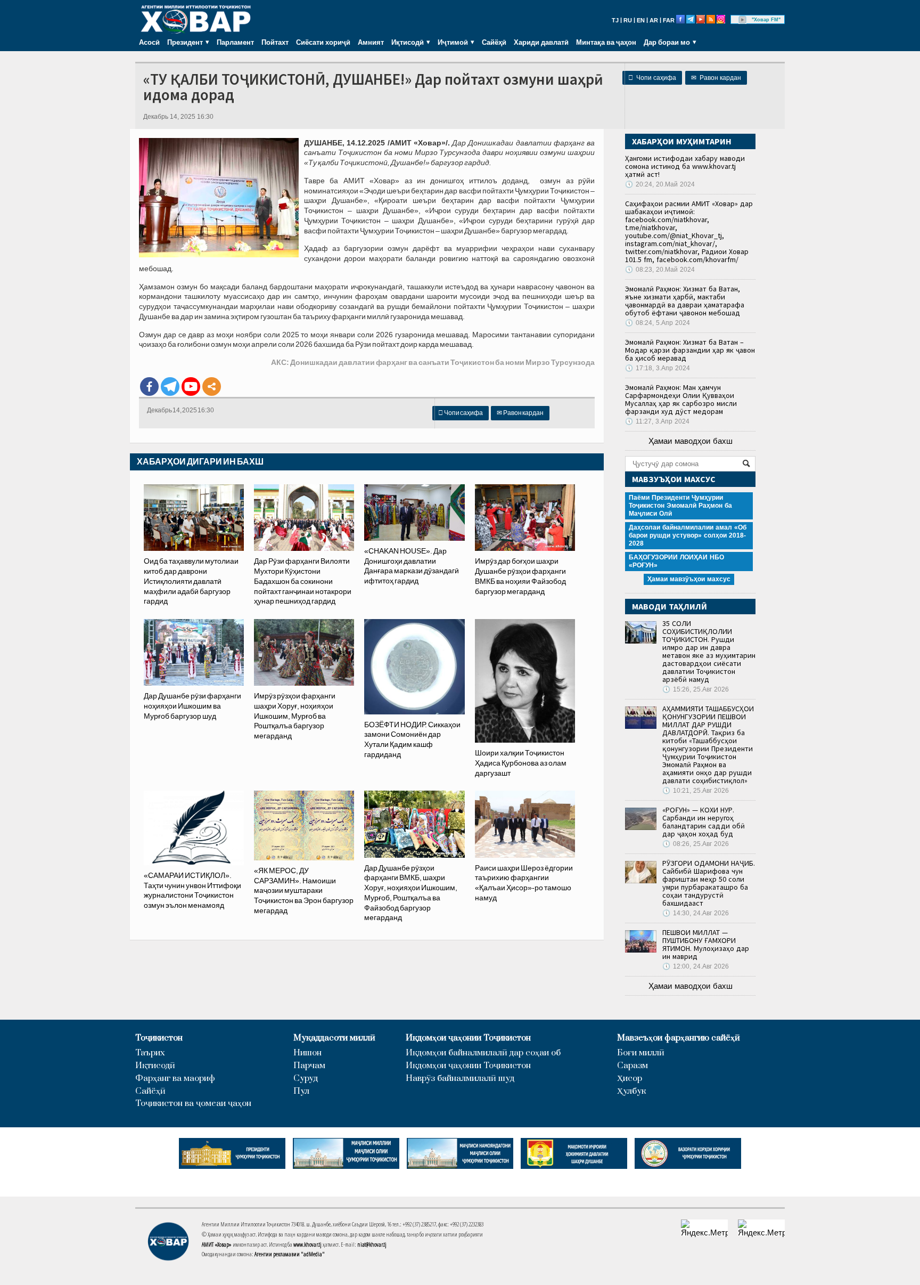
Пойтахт (275, 42)
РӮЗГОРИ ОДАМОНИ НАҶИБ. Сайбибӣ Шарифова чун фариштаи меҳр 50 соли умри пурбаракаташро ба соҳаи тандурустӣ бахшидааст (708, 883)
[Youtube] (191, 386)
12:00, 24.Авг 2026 (695, 966)
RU (627, 20)
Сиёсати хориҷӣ (323, 42)
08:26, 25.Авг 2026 (695, 844)
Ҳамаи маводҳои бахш (690, 440)
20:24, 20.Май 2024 (660, 184)
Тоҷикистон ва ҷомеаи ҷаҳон (193, 1104)
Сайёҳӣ (494, 42)
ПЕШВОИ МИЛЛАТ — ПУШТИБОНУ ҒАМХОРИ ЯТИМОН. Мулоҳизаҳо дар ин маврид (705, 944)
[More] (211, 386)
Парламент (235, 42)
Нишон (307, 1053)
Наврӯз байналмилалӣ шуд (460, 1078)
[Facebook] (149, 386)
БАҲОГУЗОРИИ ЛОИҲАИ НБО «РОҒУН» (676, 561)
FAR (669, 20)
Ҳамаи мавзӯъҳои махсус (688, 579)
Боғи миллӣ (640, 1053)
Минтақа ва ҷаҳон (606, 42)
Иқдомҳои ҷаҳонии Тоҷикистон (468, 1038)
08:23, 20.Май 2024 (660, 269)
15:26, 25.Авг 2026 (695, 689)
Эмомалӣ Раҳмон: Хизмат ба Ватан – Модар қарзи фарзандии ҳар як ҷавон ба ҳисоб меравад (690, 350)
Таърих (150, 1053)
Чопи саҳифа (652, 78)
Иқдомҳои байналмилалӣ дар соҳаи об (483, 1053)
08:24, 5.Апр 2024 (657, 323)
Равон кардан (716, 78)
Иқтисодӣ (155, 1066)
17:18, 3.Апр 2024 (657, 368)
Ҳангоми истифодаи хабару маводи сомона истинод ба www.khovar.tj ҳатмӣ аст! (685, 166)
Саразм (632, 1066)
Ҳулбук (631, 1091)
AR (654, 20)
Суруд (305, 1078)
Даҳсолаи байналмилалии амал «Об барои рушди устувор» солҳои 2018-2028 (687, 535)
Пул (301, 1091)
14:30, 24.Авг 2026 (695, 913)
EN (641, 20)
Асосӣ (149, 42)
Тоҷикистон (159, 1038)
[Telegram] (170, 386)
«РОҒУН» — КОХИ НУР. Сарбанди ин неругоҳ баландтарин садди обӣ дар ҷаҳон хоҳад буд (703, 822)
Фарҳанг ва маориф (175, 1078)
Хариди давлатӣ (541, 42)
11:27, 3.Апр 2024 (657, 421)
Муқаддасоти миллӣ (334, 1038)
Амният (371, 42)
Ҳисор (629, 1078)
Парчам (309, 1066)
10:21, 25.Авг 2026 (695, 790)
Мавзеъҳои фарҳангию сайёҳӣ (678, 1038)
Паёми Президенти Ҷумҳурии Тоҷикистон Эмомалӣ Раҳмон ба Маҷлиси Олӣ (680, 505)
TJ (615, 20)
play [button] (742, 19)
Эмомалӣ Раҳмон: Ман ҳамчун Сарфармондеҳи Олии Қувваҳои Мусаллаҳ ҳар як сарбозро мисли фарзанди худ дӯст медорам (681, 399)
